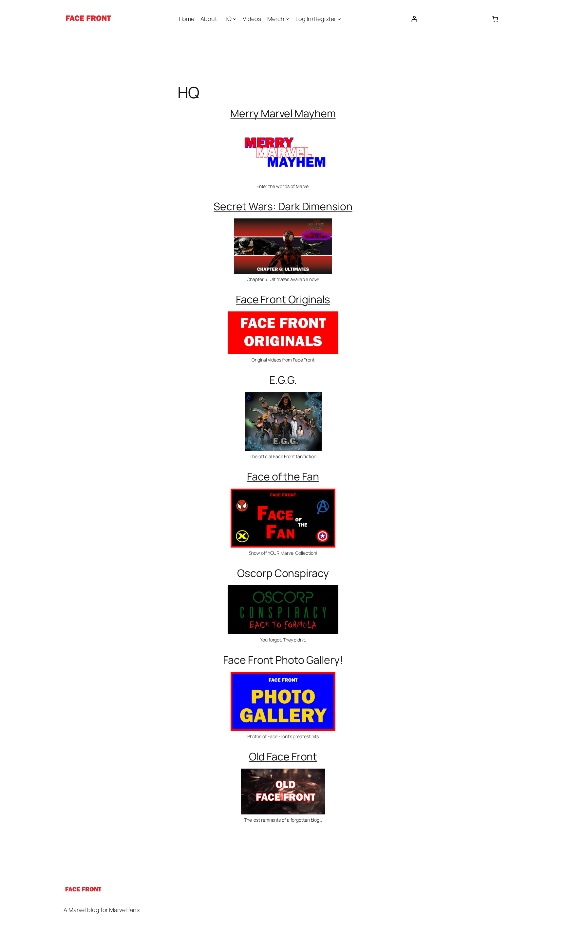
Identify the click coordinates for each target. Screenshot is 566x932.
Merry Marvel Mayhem (282, 113)
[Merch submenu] (287, 19)
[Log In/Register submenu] (339, 19)
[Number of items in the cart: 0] (495, 18)
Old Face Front (283, 756)
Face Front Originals (283, 299)
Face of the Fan (283, 476)
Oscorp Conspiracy (283, 573)
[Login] (414, 18)
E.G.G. (282, 380)
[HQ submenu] (234, 19)
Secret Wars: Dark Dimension (283, 206)
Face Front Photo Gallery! (283, 660)
